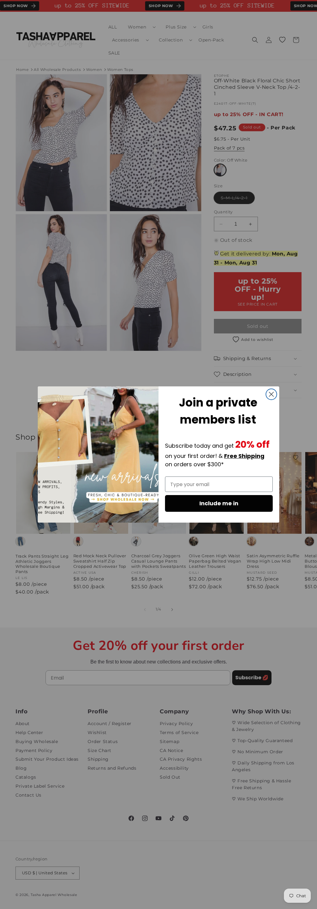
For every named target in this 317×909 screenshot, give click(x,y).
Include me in (218, 503)
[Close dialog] (271, 394)
